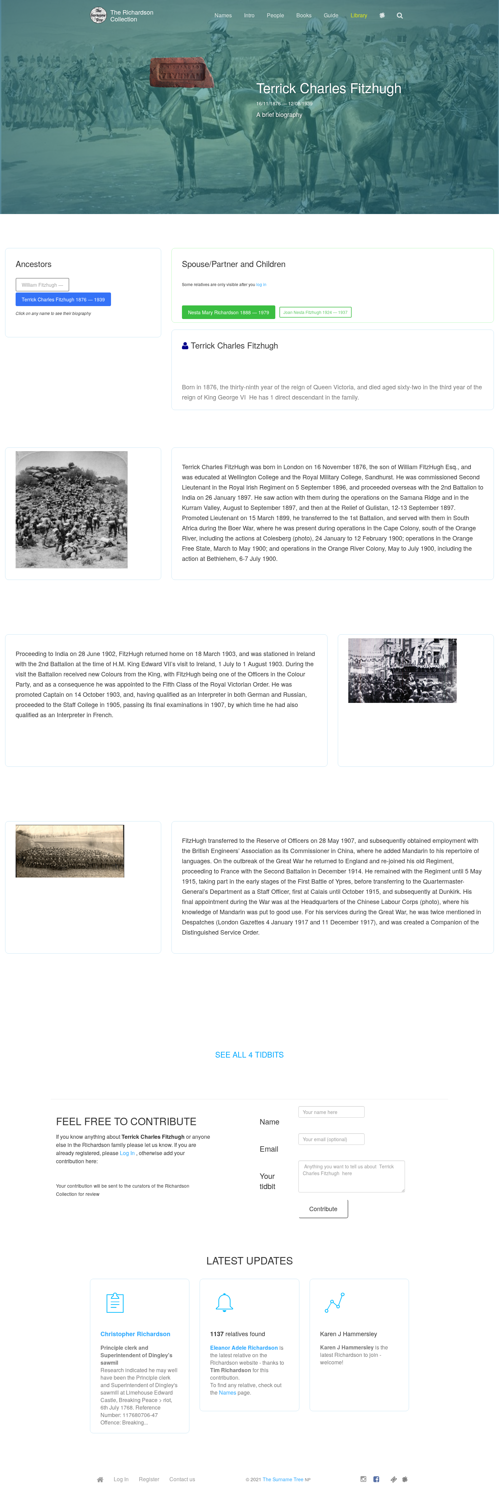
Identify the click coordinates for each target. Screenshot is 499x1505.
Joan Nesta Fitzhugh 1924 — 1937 (315, 312)
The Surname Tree (283, 1479)
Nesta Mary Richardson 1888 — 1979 (228, 312)
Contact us (182, 1479)
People (275, 15)
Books (304, 15)
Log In (127, 1153)
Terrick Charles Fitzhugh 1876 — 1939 (63, 299)
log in (261, 284)
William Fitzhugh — (42, 284)
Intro (249, 15)
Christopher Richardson (135, 1333)
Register (149, 1479)
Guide (331, 15)
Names (223, 15)
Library (359, 15)
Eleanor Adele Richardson (244, 1347)
